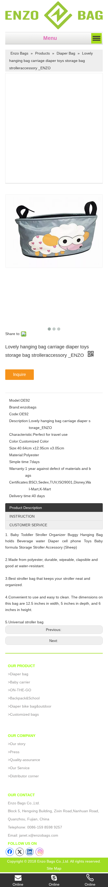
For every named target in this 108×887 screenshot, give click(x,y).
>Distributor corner (23, 776)
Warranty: (17, 468)
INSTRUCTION (22, 516)
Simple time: (19, 462)
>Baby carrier (19, 682)
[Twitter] (19, 852)
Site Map (54, 868)
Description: (19, 421)
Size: (13, 448)
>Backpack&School (24, 698)
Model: (14, 400)
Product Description (25, 508)
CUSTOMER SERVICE (28, 525)
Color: (14, 441)
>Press (13, 752)
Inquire (19, 374)
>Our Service (19, 768)
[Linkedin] (29, 852)
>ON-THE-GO (19, 690)
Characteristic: (21, 434)
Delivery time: (20, 496)
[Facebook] (10, 852)
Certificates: (19, 482)
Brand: (14, 407)
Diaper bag (18, 674)
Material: (16, 455)
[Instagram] (39, 852)
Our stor (16, 744)
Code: (14, 414)
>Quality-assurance (24, 760)
